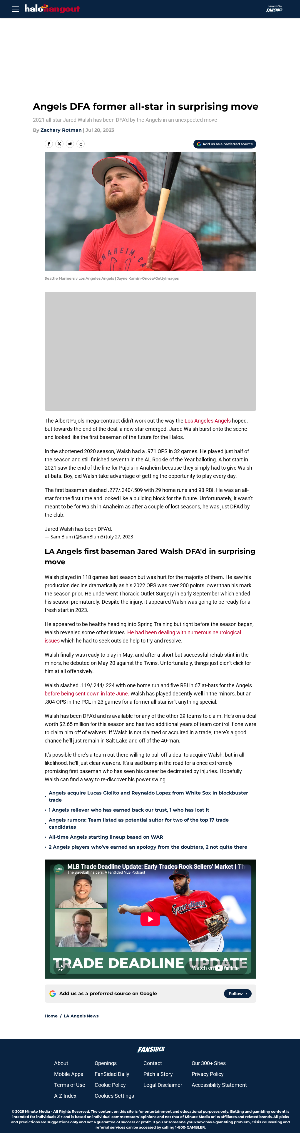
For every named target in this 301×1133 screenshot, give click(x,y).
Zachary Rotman (61, 130)
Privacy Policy (208, 1074)
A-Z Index (65, 1096)
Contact (152, 1063)
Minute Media (37, 1111)
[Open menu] (15, 8)
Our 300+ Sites (209, 1063)
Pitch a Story (158, 1074)
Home (51, 1016)
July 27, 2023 (119, 536)
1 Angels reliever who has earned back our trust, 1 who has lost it (129, 810)
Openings (106, 1063)
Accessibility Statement (219, 1085)
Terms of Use (69, 1085)
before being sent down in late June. (87, 693)
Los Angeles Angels (208, 421)
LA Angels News (81, 1016)
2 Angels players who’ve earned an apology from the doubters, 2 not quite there (148, 847)
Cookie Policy (110, 1085)
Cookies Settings (114, 1096)
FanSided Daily (112, 1074)
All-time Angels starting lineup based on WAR (106, 837)
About (61, 1063)
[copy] (80, 144)
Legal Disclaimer (162, 1085)
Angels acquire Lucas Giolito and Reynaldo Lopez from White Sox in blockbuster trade (148, 796)
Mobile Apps (68, 1074)
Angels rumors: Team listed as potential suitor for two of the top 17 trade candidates (139, 823)
